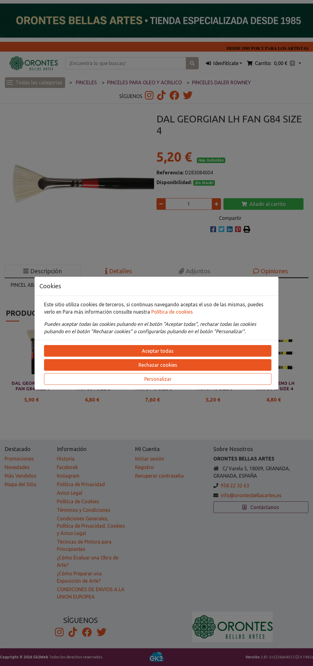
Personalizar (157, 379)
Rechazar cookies (157, 365)
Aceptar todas (158, 351)
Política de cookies (172, 312)
